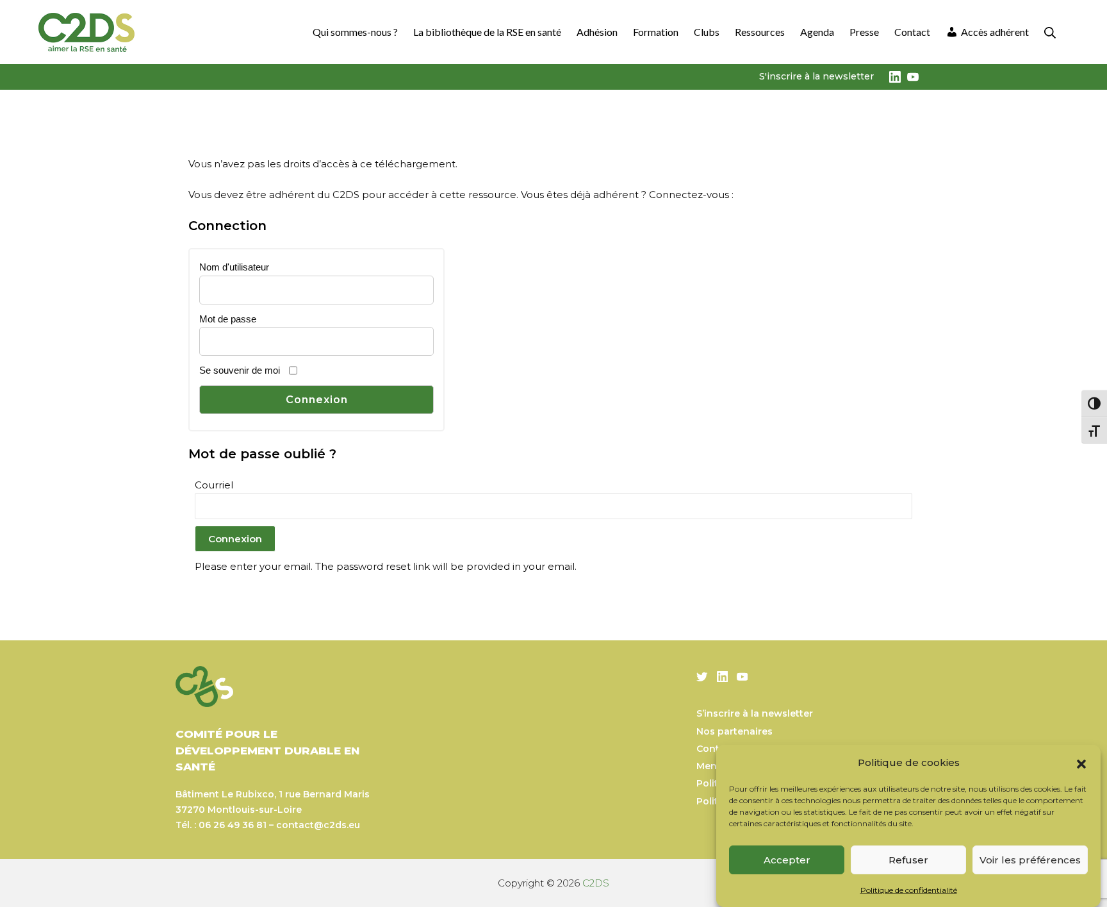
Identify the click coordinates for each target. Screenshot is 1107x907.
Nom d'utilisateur (234, 267)
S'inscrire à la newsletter (816, 76)
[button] (1081, 762)
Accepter (787, 860)
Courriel (214, 485)
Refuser (908, 860)
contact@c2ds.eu (318, 825)
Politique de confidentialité (908, 890)
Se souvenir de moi (239, 370)
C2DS (595, 883)
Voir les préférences (1030, 860)
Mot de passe (227, 318)
